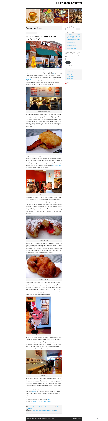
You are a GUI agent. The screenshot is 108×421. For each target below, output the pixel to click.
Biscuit (40, 410)
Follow (68, 62)
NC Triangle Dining (70, 74)
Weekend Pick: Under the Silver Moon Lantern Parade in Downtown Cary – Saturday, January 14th (73, 41)
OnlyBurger (28, 79)
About (35, 6)
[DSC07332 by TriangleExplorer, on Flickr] (44, 110)
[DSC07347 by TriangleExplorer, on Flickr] (44, 67)
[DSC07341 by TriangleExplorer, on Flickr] (38, 333)
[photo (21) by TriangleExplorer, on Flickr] (44, 193)
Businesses (35, 406)
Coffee (39, 406)
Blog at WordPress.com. (77, 418)
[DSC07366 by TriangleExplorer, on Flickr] (44, 239)
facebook (34, 391)
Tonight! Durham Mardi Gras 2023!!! (73, 34)
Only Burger (51, 410)
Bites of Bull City (70, 71)
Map (49, 399)
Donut (43, 410)
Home (29, 6)
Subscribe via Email (72, 52)
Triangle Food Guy (70, 78)
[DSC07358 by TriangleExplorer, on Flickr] (44, 278)
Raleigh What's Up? (70, 76)
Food (46, 406)
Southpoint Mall (31, 412)
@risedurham (32, 403)
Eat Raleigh (69, 72)
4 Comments (59, 406)
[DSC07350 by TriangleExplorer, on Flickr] (44, 152)
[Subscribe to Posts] (65, 83)
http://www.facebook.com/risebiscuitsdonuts (42, 401)
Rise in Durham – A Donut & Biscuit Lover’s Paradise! (41, 37)
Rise (54, 73)
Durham (43, 406)
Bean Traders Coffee (56, 165)
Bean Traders (35, 410)
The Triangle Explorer (68, 2)
